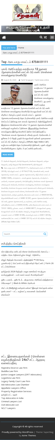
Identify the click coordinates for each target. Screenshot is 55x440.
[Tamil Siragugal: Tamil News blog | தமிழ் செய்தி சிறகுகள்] (4, 37)
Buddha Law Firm (9, 371)
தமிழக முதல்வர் (17, 195)
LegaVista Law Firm (10, 377)
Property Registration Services (16, 391)
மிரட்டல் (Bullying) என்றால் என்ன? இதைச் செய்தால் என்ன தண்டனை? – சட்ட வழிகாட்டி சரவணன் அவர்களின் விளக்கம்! (27, 291)
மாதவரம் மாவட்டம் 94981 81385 (13, 215)
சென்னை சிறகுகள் (36, 161)
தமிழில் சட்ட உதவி (9, 394)
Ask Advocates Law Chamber (15, 384)
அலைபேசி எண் (38, 171)
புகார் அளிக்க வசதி (40, 201)
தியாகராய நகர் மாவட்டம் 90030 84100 (38, 195)
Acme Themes (29, 435)
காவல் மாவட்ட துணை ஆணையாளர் (22, 174)
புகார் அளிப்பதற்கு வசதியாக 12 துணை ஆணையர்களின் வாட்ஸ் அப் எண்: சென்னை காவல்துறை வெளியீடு (26, 72)
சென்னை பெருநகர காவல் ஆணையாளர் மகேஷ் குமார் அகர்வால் (31, 188)
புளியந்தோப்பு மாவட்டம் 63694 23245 (14, 205)
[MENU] (52, 37)
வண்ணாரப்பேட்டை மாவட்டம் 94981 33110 (16, 218)
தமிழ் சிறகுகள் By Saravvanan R (20, 164)
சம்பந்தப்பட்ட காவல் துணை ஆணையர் (26, 178)
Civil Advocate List (10, 404)
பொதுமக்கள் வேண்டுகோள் (40, 211)
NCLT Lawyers (8, 408)
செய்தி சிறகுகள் (22, 161)
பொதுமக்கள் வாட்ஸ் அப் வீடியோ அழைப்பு (15, 211)
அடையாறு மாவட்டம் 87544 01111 (16, 168)
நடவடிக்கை (28, 201)
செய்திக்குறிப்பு (28, 181)
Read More (8, 155)
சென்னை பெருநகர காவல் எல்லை (12, 191)
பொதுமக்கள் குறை (43, 208)
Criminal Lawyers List (11, 401)
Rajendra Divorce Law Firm (14, 367)
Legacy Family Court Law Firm (15, 381)
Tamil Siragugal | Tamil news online (35, 80)
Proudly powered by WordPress (17, 432)
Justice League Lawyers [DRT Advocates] (21, 374)
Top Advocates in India (12, 398)
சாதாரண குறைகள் (14, 181)
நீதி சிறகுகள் (37, 164)
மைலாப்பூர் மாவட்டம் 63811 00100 (38, 215)
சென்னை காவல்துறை (25, 185)
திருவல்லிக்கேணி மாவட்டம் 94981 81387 (16, 198)
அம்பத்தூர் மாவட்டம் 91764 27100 (19, 171)
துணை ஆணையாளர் (15, 201)
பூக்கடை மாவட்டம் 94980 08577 (24, 208)
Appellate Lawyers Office (13, 388)
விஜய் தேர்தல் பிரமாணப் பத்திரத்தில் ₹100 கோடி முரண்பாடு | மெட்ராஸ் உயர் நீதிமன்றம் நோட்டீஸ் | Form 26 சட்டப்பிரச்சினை (27, 263)
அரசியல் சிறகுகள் (10, 161)
